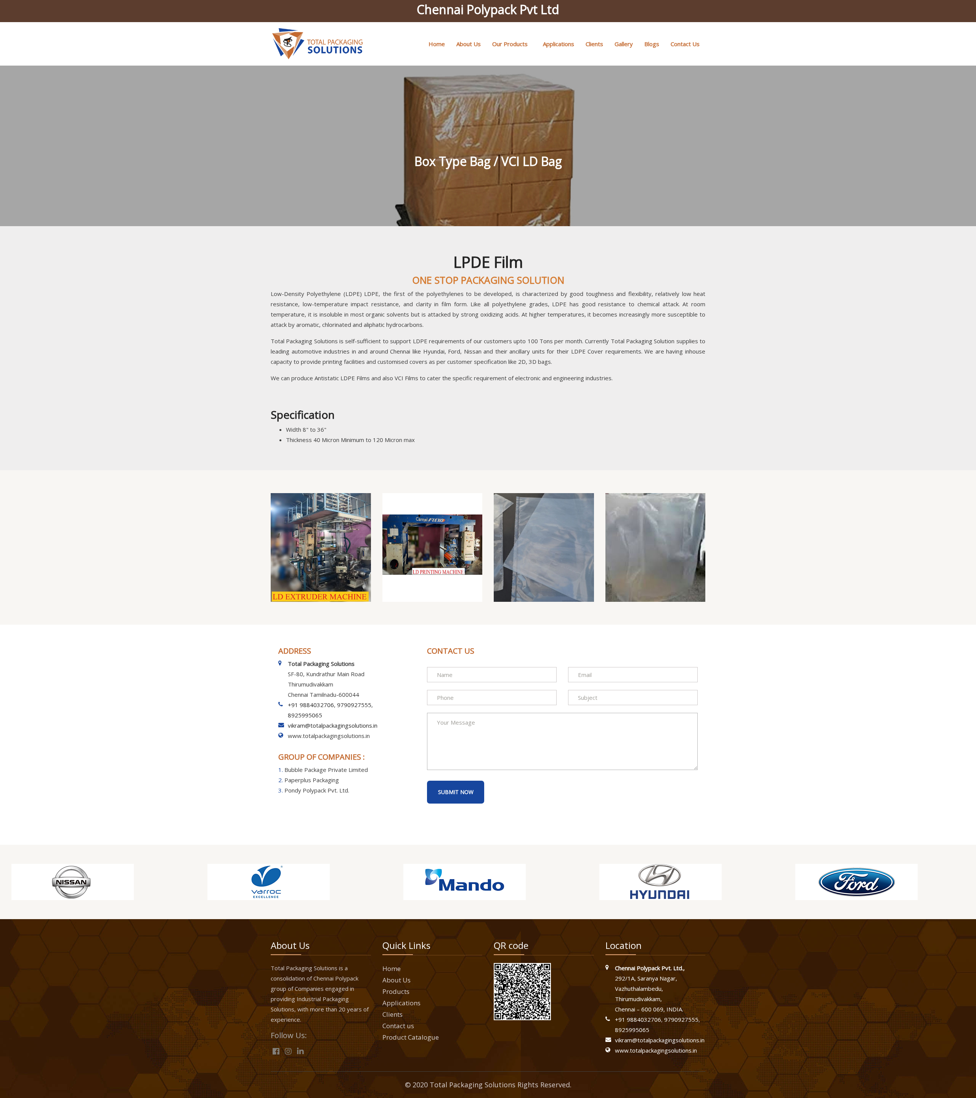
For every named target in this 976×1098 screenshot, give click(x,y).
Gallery (624, 44)
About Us (396, 980)
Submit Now (456, 792)
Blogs (651, 44)
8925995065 (305, 715)
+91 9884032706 (311, 705)
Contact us (398, 1025)
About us (468, 44)
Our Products (510, 44)
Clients (594, 44)
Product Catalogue (410, 1037)
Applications (558, 44)
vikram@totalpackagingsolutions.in (332, 725)
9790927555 (354, 705)
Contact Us (685, 44)
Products (395, 991)
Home (437, 44)
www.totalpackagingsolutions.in (656, 1050)
